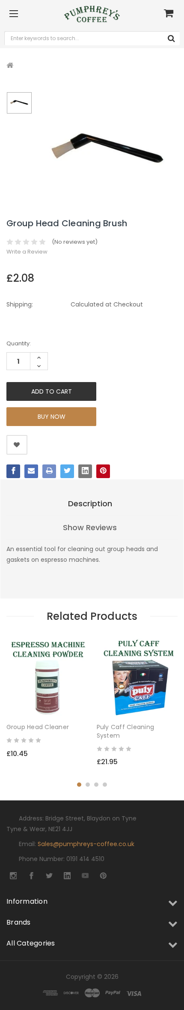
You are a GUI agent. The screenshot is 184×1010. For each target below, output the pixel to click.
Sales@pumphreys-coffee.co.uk (86, 844)
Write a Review (26, 252)
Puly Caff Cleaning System (125, 731)
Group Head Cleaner (37, 727)
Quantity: (18, 343)
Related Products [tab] (92, 616)
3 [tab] (96, 784)
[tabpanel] (47, 700)
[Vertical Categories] (13, 14)
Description (90, 503)
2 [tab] (88, 784)
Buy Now (51, 416)
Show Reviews (90, 527)
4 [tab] (105, 784)
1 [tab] (79, 784)
